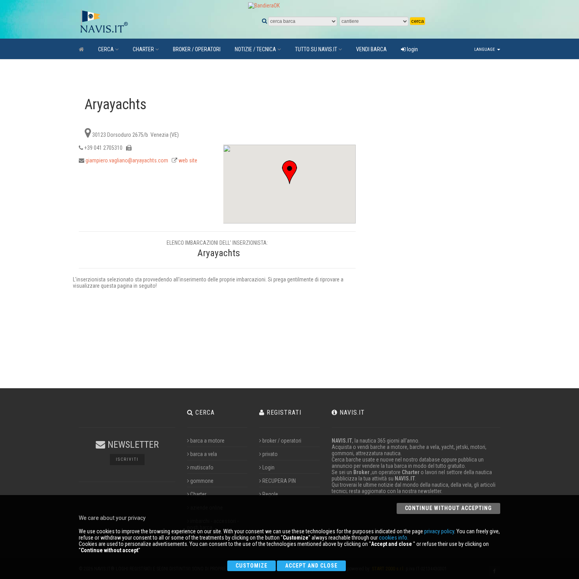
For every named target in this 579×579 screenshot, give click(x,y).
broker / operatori (281, 441)
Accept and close (311, 565)
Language (485, 49)
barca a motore (207, 441)
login (412, 49)
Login (268, 467)
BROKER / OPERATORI (197, 49)
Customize (251, 565)
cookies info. (393, 537)
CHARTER (143, 49)
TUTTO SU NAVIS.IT (316, 49)
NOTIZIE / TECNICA (255, 49)
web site (187, 160)
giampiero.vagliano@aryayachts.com (126, 160)
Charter (198, 494)
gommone (201, 481)
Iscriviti (127, 459)
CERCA (106, 49)
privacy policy (439, 531)
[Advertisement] (426, 213)
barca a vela (203, 454)
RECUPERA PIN (279, 481)
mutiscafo (201, 467)
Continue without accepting (448, 508)
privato (270, 454)
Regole (270, 494)
